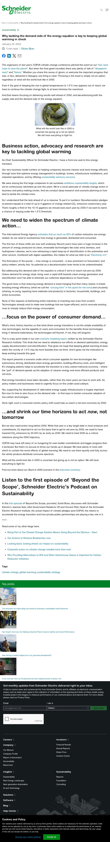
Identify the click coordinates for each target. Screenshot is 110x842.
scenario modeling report (53, 338)
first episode (15, 503)
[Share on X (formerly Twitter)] (14, 56)
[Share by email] (19, 56)
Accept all (51, 837)
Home (4, 23)
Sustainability (13, 23)
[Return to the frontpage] (15, 10)
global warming (28, 572)
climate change (10, 572)
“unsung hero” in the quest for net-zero (70, 287)
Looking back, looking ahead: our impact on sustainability (37, 543)
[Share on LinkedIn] (9, 56)
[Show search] (101, 10)
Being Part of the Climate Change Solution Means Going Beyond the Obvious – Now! (52, 532)
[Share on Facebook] (4, 56)
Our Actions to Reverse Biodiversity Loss (29, 538)
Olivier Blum (27, 48)
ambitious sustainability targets (80, 183)
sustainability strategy (48, 572)
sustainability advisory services (58, 177)
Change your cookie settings (28, 837)
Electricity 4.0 (98, 255)
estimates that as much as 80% (54, 234)
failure (17, 72)
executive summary (70, 469)
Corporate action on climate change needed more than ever (39, 549)
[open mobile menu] (107, 10)
